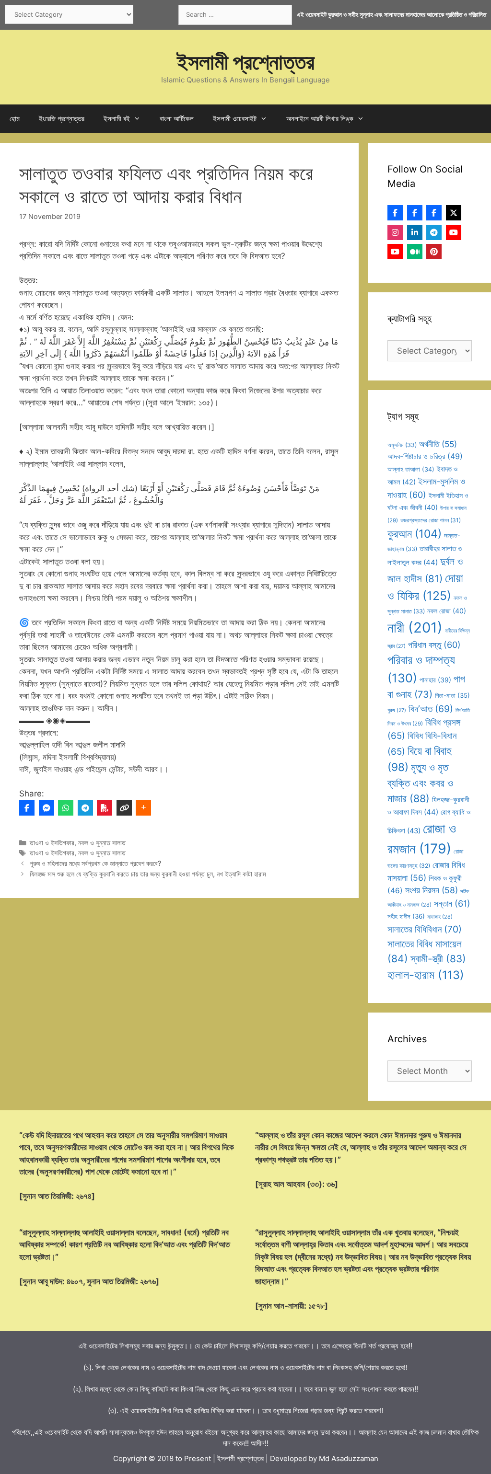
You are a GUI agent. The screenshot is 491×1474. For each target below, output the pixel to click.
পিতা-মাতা (452, 695)
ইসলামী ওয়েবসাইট (235, 118)
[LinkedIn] (414, 232)
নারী (415, 627)
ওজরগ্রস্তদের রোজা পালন (430, 520)
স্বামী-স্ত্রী (438, 959)
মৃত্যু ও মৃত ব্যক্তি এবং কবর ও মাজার (420, 783)
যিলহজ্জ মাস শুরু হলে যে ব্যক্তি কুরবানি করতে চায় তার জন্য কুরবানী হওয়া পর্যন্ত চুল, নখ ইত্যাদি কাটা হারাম (148, 874)
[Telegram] (85, 808)
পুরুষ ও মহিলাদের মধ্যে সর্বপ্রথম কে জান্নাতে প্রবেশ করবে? (95, 863)
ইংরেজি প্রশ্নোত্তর (61, 118)
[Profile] (395, 212)
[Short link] (124, 808)
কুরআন (414, 534)
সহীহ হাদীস (406, 916)
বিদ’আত (431, 708)
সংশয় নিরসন (431, 890)
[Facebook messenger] (46, 808)
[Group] (434, 212)
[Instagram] (395, 232)
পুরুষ (396, 710)
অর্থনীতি (438, 444)
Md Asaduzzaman (348, 1458)
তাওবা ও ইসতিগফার (52, 843)
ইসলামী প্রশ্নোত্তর (246, 61)
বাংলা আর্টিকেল (177, 118)
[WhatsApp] (65, 808)
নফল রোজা (446, 611)
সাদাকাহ (440, 916)
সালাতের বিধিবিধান (424, 929)
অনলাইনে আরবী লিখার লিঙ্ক (319, 118)
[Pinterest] (434, 251)
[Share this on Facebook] (27, 808)
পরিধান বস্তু (434, 645)
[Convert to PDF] (104, 808)
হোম (15, 118)
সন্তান (452, 903)
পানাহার (435, 680)
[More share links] (143, 808)
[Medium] (414, 251)
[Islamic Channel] (453, 232)
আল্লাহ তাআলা (410, 469)
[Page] (414, 212)
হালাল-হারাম (425, 975)
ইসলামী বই (117, 118)
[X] (453, 212)
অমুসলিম (402, 445)
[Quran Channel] (395, 251)
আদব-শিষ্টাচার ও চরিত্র (425, 456)
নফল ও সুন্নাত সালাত (102, 843)
